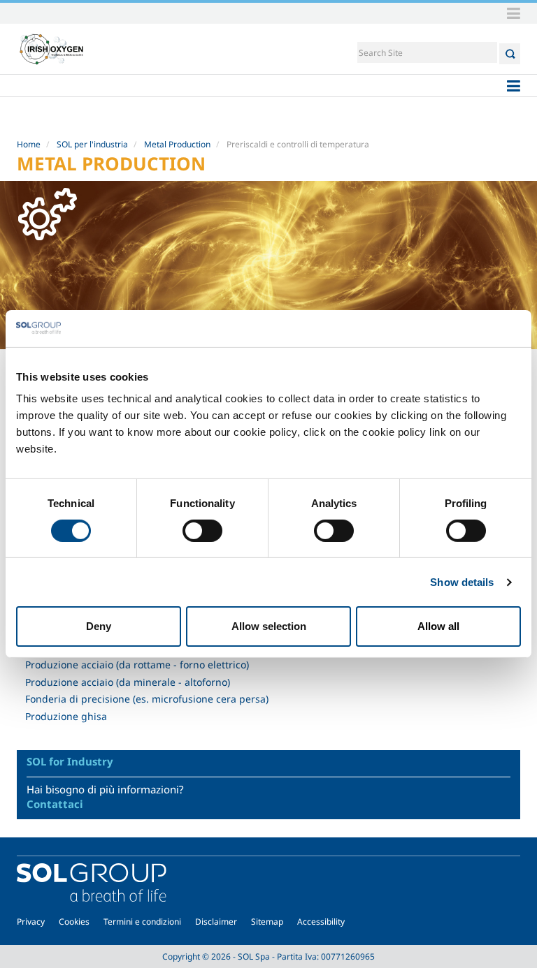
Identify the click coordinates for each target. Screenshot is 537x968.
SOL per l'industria (92, 144)
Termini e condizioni (142, 921)
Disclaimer (216, 921)
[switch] (202, 531)
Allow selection (268, 626)
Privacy (31, 921)
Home (29, 144)
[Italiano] (52, 49)
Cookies (74, 921)
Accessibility (321, 921)
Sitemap (267, 921)
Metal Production (177, 144)
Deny (98, 626)
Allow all (438, 626)
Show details (462, 582)
